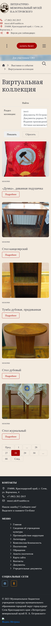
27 (6, 453)
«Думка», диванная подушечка (22, 188)
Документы (19, 564)
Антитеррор (19, 539)
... (27, 447)
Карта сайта (19, 557)
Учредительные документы (27, 568)
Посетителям (20, 546)
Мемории (6, 181)
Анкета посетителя (23, 553)
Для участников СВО (24, 57)
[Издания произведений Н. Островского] (34, 121)
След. (17, 458)
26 (36, 447)
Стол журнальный (14, 430)
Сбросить (30, 134)
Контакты (18, 561)
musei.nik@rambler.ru (14, 23)
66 (6, 458)
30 (34, 453)
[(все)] (34, 111)
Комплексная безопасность (27, 542)
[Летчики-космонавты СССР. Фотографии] (34, 125)
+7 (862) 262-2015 (12, 19)
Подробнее (10, 194)
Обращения (19, 550)
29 (25, 453)
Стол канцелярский (15, 249)
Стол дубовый (11, 370)
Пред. (8, 447)
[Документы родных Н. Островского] (34, 118)
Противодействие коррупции (28, 535)
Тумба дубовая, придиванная (21, 309)
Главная (17, 524)
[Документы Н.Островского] (34, 114)
